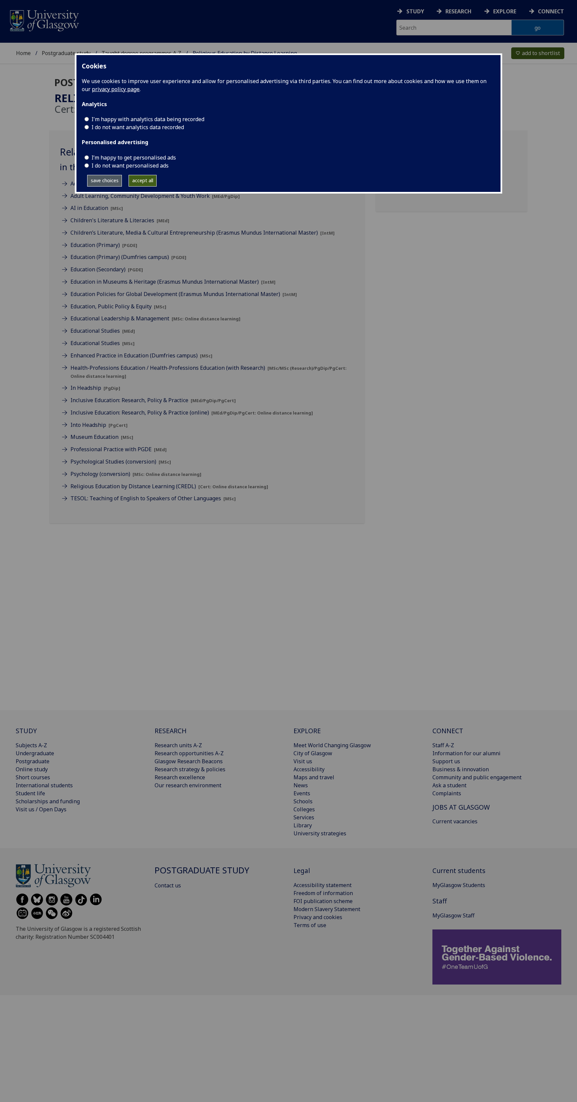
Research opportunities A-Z (189, 753)
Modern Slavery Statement (327, 909)
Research (458, 11)
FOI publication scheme (323, 901)
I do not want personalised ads (130, 165)
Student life (30, 793)
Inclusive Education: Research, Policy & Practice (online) (191, 412)
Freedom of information (323, 893)
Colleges (304, 809)
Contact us (168, 885)
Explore (504, 11)
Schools (303, 801)
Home (23, 53)
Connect (551, 11)
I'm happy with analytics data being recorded (147, 119)
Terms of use (310, 925)
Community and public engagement (477, 777)
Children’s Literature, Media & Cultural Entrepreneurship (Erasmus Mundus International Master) (202, 232)
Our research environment (188, 785)
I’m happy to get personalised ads (133, 157)
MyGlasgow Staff (453, 915)
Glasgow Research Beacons (189, 761)
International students (44, 785)
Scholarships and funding (48, 801)
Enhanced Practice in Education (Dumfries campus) (141, 355)
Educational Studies (102, 330)
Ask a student (449, 785)
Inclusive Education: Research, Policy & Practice (153, 400)
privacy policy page (116, 89)
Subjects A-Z (31, 745)
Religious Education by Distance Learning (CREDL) (169, 486)
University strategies (320, 833)
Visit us (303, 761)
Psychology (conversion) (135, 474)
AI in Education (96, 208)
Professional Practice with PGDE (118, 449)
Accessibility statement (323, 885)
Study (415, 11)
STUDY (26, 730)
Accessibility (309, 769)
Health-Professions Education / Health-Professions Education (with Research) (208, 371)
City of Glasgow (313, 753)
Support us (446, 761)
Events (302, 793)
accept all (142, 180)
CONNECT (447, 730)
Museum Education (101, 437)
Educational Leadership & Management (155, 318)
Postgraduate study (66, 53)
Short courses (33, 777)
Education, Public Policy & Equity (118, 306)
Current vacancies (454, 821)
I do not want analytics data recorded (137, 127)
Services (304, 817)
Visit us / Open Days (41, 809)
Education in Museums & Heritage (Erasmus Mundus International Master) (172, 281)
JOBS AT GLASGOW (461, 807)
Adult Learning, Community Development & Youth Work (155, 196)
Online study (32, 769)
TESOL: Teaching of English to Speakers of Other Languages (153, 498)
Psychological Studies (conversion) (120, 461)
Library (303, 825)
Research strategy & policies (190, 769)
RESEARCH (171, 730)
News (301, 785)
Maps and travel (314, 777)
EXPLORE (307, 730)
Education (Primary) (103, 245)
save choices (105, 180)
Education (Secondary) (106, 269)
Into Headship (99, 425)
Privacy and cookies (318, 917)
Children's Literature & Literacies (119, 220)
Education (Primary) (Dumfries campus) (128, 257)
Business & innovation (460, 769)
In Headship (95, 387)
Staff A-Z (443, 745)
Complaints (446, 793)
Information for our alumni (466, 753)
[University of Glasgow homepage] (44, 20)
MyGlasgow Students (458, 885)
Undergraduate (35, 753)
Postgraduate (32, 761)
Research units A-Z (178, 745)
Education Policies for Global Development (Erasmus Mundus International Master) (183, 294)
